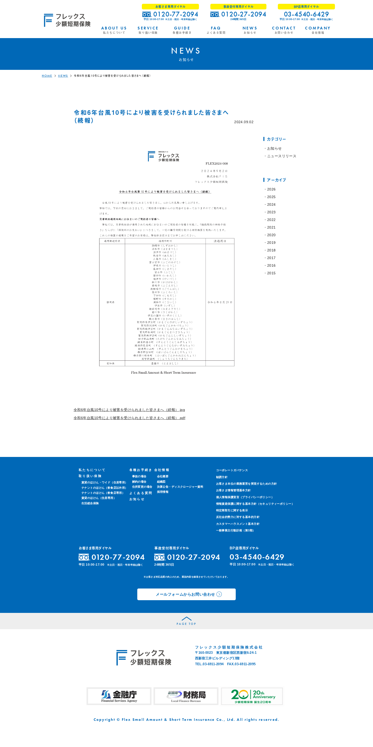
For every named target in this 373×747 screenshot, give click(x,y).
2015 (271, 273)
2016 (271, 265)
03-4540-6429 (306, 14)
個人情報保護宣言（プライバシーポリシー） (245, 497)
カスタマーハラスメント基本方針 (238, 523)
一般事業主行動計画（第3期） (236, 530)
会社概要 (163, 476)
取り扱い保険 (90, 476)
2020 (271, 235)
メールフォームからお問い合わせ (185, 594)
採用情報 (163, 491)
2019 (271, 243)
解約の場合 (139, 481)
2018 (271, 250)
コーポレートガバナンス (232, 470)
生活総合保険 (90, 503)
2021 (271, 227)
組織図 (161, 481)
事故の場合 (139, 476)
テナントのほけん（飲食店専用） (103, 492)
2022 (271, 220)
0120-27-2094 (243, 14)
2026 (271, 189)
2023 (271, 212)
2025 (271, 197)
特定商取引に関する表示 (232, 510)
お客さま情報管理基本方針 (233, 490)
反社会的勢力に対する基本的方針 (238, 516)
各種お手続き (141, 470)
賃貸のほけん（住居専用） (98, 497)
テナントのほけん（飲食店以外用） (104, 487)
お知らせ (274, 148)
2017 (271, 258)
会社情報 (162, 470)
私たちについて (92, 470)
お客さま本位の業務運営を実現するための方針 (246, 483)
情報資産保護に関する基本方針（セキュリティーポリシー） (255, 503)
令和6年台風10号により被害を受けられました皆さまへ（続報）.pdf (129, 418)
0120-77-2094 (175, 14)
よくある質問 (141, 493)
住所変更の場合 (142, 486)
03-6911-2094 (213, 664)
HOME (47, 76)
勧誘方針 (222, 477)
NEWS (63, 76)
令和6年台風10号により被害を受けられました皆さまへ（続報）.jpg (129, 410)
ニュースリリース (281, 156)
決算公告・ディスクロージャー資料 (180, 486)
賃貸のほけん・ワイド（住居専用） (104, 482)
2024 (271, 204)
